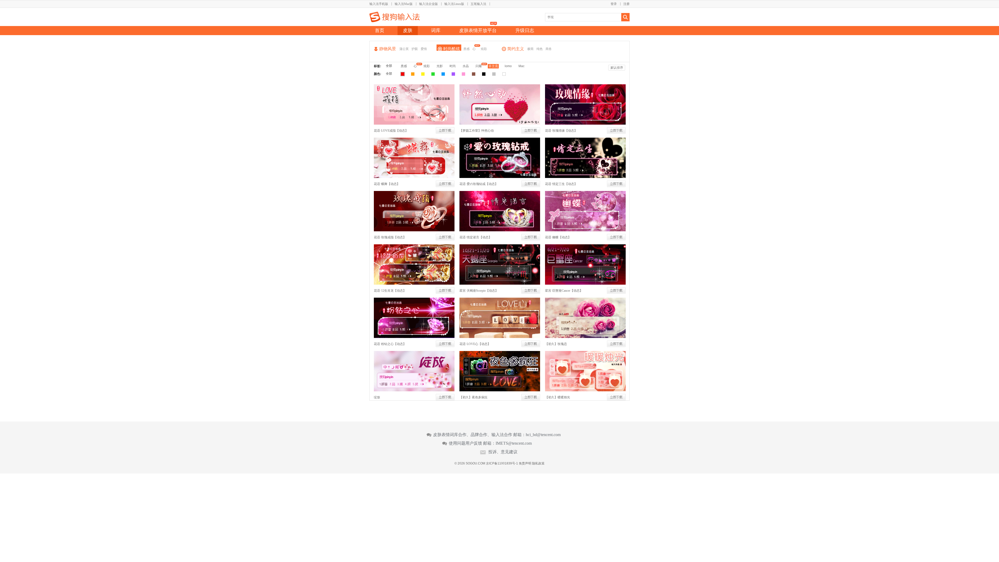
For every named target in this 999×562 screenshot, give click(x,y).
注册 (626, 4)
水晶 (466, 66)
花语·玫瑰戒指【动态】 (390, 237)
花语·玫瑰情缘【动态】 (561, 130)
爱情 (424, 49)
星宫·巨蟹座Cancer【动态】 (564, 290)
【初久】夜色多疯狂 (473, 397)
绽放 (377, 397)
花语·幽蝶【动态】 (558, 237)
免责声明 (525, 463)
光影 (440, 66)
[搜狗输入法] (394, 17)
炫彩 (484, 49)
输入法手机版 (378, 4)
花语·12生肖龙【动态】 (390, 290)
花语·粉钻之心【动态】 (390, 344)
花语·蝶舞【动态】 (387, 184)
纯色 (539, 49)
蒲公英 (404, 49)
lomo (508, 66)
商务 (549, 49)
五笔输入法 (478, 4)
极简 (530, 49)
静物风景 (387, 49)
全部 (389, 66)
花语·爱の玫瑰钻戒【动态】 (478, 184)
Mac (521, 66)
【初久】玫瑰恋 (556, 344)
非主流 (493, 66)
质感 (466, 49)
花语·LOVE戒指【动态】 (391, 130)
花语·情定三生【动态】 (561, 184)
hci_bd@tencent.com (543, 434)
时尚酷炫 (451, 49)
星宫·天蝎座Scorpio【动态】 (478, 290)
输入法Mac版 (404, 4)
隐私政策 (538, 463)
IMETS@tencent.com (514, 443)
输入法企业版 (428, 4)
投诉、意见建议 (502, 452)
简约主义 (515, 49)
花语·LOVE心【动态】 (475, 344)
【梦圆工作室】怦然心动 (476, 130)
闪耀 (479, 66)
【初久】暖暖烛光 (557, 397)
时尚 (453, 66)
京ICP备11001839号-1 (502, 463)
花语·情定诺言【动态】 (475, 237)
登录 (614, 4)
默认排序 (617, 67)
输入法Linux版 (454, 4)
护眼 (415, 49)
